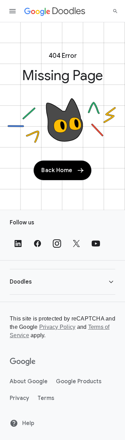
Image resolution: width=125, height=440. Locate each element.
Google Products (78, 381)
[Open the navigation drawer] (12, 11)
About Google (29, 381)
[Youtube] (96, 243)
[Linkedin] (18, 243)
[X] (76, 243)
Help (27, 423)
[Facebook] (37, 243)
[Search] (115, 11)
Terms (46, 398)
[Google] (23, 362)
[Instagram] (57, 243)
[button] (62, 281)
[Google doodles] (55, 11)
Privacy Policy (57, 327)
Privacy (19, 398)
